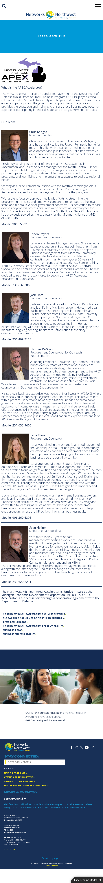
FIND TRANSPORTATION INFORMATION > (25, 785)
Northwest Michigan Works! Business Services (34, 614)
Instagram (76, 747)
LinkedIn (93, 747)
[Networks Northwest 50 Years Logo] (51, 15)
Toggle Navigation (98, 6)
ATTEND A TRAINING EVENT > (19, 777)
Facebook (71, 747)
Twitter (81, 747)
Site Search (4, 6)
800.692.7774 (21, 840)
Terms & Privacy (51, 865)
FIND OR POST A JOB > (15, 773)
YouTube (87, 747)
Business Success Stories (19, 634)
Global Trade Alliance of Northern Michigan (33, 618)
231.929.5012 (13, 845)
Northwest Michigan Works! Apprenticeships (33, 626)
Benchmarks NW (15, 798)
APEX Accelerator (15, 622)
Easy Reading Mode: (87, 880)
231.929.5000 (24, 842)
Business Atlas (12, 630)
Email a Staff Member (12, 850)
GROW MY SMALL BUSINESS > (19, 781)
